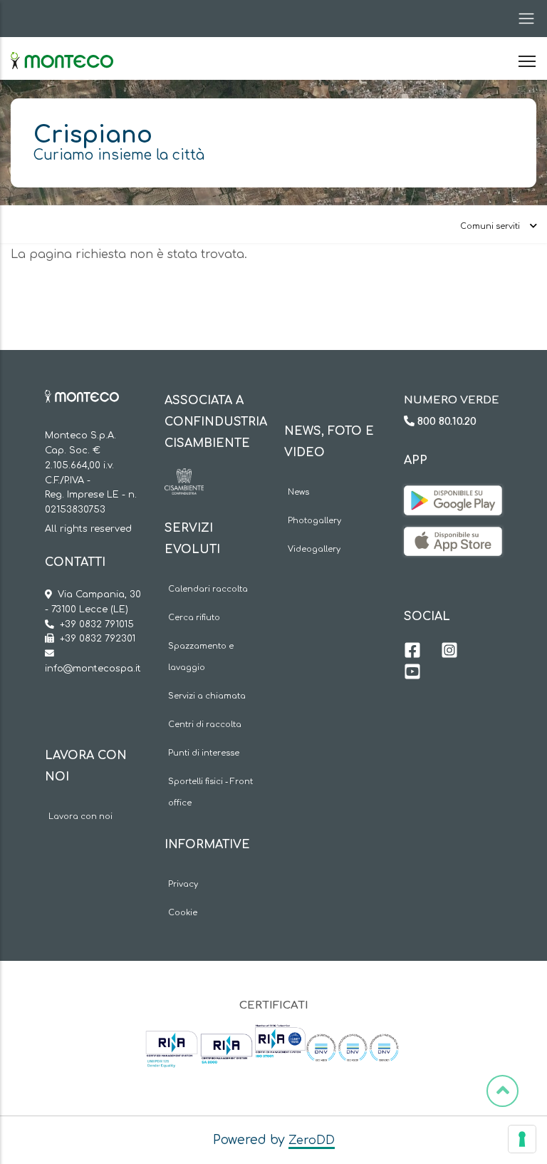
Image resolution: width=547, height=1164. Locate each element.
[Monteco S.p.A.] (62, 48)
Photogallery (314, 520)
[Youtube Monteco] (412, 674)
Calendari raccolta (208, 589)
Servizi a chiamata (207, 696)
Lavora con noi (80, 816)
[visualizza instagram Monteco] (449, 652)
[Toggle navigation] (522, 18)
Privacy (183, 884)
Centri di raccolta (204, 724)
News (298, 492)
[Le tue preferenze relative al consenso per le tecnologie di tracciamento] (522, 1139)
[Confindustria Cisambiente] (184, 479)
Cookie (182, 912)
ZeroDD (311, 1140)
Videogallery (314, 549)
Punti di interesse (203, 753)
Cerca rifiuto (194, 617)
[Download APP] (453, 496)
